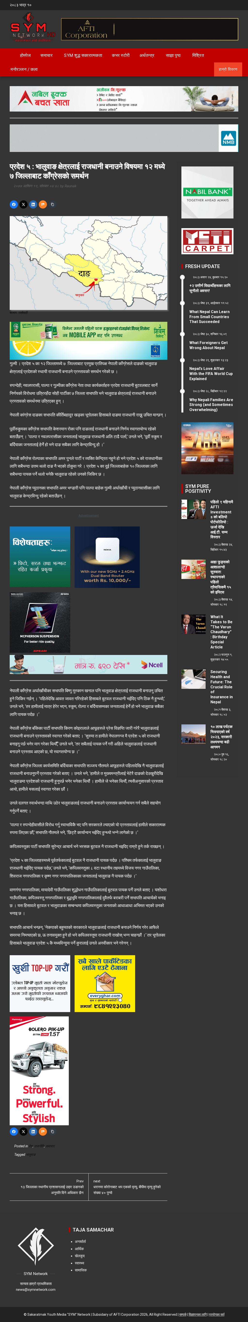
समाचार (46, 55)
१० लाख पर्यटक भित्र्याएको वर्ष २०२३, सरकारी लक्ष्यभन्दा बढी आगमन (221, 736)
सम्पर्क (182, 1314)
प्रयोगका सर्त (217, 1314)
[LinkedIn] (33, 204)
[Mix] (43, 204)
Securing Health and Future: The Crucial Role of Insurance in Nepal (221, 686)
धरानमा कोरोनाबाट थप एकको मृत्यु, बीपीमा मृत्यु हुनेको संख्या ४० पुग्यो (127, 1187)
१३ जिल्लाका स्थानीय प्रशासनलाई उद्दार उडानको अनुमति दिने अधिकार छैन (52, 1187)
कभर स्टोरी (121, 55)
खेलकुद (80, 1256)
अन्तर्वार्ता (80, 1241)
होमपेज (25, 55)
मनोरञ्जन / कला (24, 69)
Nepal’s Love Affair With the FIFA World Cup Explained (211, 373)
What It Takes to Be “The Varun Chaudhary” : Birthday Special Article (221, 632)
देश (31, 1146)
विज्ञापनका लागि (198, 1314)
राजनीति (39, 1146)
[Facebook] (14, 204)
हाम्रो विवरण (228, 69)
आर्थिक (79, 1249)
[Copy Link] (52, 204)
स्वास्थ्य (79, 1263)
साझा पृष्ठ (173, 55)
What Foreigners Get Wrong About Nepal (208, 345)
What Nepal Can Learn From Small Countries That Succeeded (209, 316)
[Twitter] (23, 204)
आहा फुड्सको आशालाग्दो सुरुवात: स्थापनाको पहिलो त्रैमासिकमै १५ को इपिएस (220, 577)
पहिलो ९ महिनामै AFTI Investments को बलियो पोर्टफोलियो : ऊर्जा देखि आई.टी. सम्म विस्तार (221, 520)
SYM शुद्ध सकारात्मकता (83, 55)
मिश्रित (198, 55)
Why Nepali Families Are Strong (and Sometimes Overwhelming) (211, 405)
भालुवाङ (31, 1155)
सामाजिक (81, 1270)
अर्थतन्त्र (147, 55)
